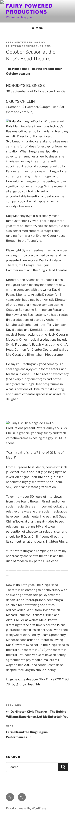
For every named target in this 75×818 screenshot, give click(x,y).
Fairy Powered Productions (29, 9)
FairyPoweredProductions (28, 46)
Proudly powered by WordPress (26, 808)
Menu (39, 27)
